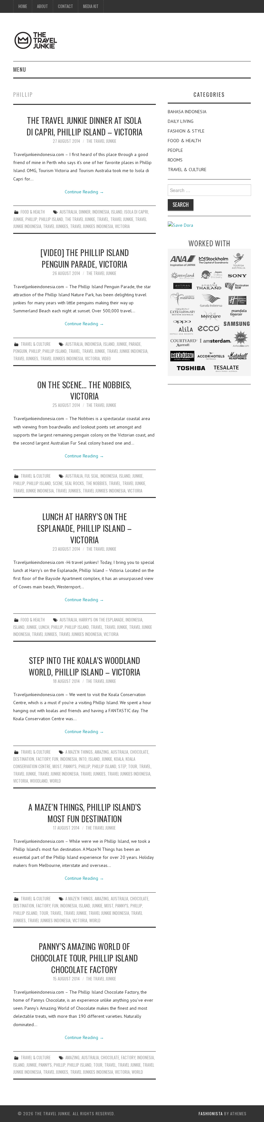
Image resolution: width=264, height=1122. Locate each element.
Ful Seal (92, 476)
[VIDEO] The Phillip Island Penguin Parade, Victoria (84, 258)
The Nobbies (96, 483)
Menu (19, 69)
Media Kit (91, 6)
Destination (23, 759)
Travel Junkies (55, 226)
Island (116, 212)
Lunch (44, 627)
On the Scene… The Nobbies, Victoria (84, 390)
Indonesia (100, 212)
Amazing (102, 752)
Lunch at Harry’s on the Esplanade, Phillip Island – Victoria (84, 528)
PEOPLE (175, 150)
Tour (132, 766)
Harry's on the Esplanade (101, 620)
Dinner (84, 212)
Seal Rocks (74, 483)
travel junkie (121, 219)
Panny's (70, 766)
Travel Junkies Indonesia (91, 226)
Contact (65, 6)
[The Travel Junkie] (35, 40)
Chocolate (139, 752)
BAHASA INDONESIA (187, 112)
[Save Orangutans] (180, 225)
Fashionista (211, 1113)
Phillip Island (51, 219)
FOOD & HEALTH (33, 212)
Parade (135, 344)
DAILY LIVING (180, 121)
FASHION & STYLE (186, 131)
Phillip (31, 219)
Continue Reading (84, 192)
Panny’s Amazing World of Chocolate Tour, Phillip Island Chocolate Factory (84, 957)
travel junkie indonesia (127, 351)
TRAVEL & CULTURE (36, 344)
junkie (18, 219)
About (42, 6)
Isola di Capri (136, 212)
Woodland (39, 781)
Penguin (20, 351)
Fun (55, 759)
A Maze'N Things (79, 752)
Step (122, 766)
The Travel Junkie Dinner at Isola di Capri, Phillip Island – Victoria (84, 126)
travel (102, 219)
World (55, 781)
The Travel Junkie (101, 141)
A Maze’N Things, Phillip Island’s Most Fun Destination (84, 812)
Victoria (122, 226)
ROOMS (175, 160)
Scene (58, 483)
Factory (43, 759)
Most (56, 766)
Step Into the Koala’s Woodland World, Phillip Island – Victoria (84, 666)
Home (22, 6)
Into (83, 759)
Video (106, 358)
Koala (119, 759)
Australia (68, 212)
